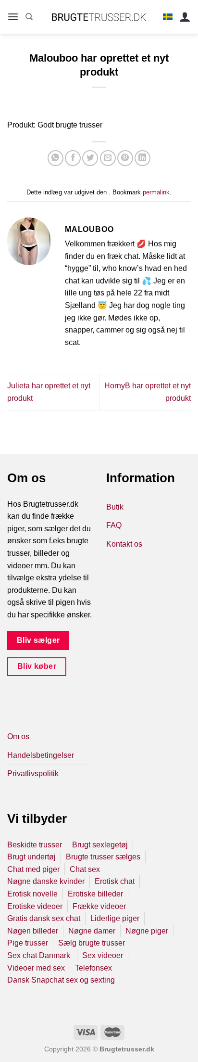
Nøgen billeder (32, 931)
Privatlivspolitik (33, 773)
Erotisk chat (115, 881)
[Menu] (13, 17)
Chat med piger (33, 869)
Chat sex (85, 869)
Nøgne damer (91, 931)
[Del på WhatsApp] (55, 158)
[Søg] (29, 17)
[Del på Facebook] (73, 158)
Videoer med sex (36, 968)
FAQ (114, 525)
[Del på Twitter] (90, 158)
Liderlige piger (114, 918)
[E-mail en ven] (108, 158)
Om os (18, 736)
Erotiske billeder (95, 894)
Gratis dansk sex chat (43, 918)
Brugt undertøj (31, 857)
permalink (156, 192)
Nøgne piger (146, 931)
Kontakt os (124, 544)
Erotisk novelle (32, 894)
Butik (115, 507)
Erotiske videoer (34, 906)
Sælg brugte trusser (91, 943)
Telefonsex (93, 968)
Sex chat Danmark (39, 955)
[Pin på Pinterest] (125, 158)
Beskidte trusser (34, 845)
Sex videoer (102, 955)
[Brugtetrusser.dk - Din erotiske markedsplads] (99, 17)
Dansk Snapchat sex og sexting (61, 980)
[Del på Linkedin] (142, 158)
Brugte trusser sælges (103, 857)
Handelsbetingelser (40, 755)
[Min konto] (185, 17)
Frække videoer (99, 906)
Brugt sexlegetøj (100, 845)
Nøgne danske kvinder (46, 881)
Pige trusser (27, 943)
